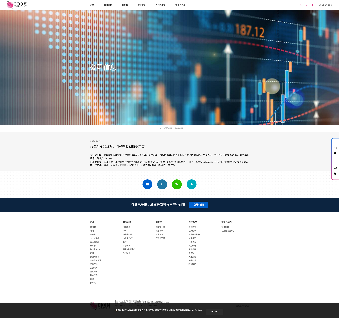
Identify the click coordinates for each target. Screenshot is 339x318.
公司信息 (168, 128)
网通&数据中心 (129, 249)
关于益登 (142, 5)
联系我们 (192, 264)
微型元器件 (94, 257)
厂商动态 (192, 242)
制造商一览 (160, 227)
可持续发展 (161, 5)
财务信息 (179, 128)
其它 (92, 279)
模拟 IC (93, 227)
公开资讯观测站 (227, 231)
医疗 (125, 242)
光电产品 (93, 264)
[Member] (192, 184)
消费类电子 (127, 234)
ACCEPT (215, 312)
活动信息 (192, 249)
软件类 (93, 283)
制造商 (125, 5)
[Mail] (147, 184)
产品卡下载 (160, 238)
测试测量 (93, 271)
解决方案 (108, 5)
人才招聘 (192, 257)
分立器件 (93, 246)
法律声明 (192, 260)
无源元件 (93, 268)
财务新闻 (225, 227)
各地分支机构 (194, 234)
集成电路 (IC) (95, 249)
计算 (125, 231)
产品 (92, 5)
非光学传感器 (95, 260)
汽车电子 (126, 227)
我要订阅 (198, 204)
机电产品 (93, 275)
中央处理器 (94, 238)
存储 (92, 253)
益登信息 (192, 238)
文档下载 (159, 231)
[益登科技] (16, 5)
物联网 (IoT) (128, 238)
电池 (92, 231)
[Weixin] (177, 184)
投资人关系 (180, 5)
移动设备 (126, 246)
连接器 (93, 234)
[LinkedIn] (162, 184)
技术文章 (159, 234)
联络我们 (335, 150)
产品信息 (192, 246)
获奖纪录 (192, 231)
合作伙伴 (126, 253)
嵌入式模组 (94, 242)
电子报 (191, 253)
